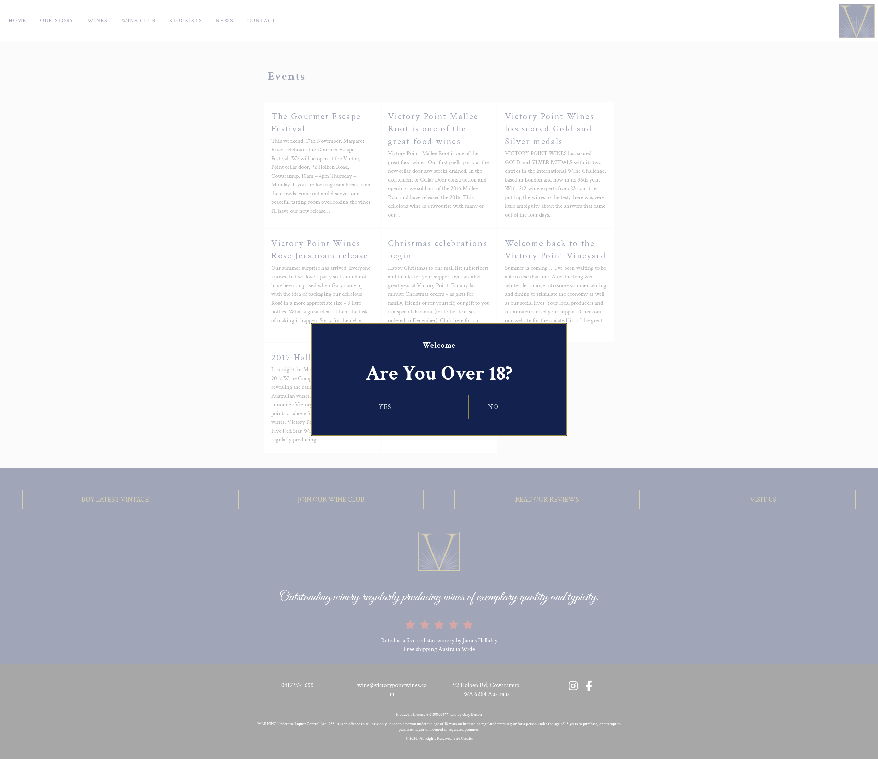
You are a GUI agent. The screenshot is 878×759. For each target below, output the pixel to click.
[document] (439, 379)
